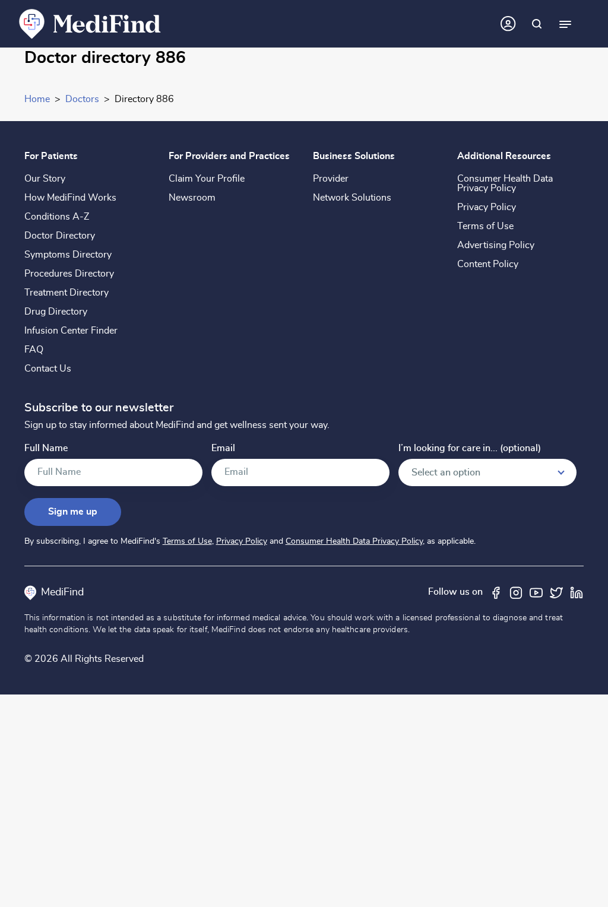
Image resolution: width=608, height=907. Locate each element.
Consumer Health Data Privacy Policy (505, 183)
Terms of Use (485, 226)
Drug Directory (55, 311)
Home (37, 99)
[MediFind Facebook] (496, 591)
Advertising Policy (495, 245)
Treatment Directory (66, 292)
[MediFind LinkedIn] (576, 591)
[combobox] (487, 472)
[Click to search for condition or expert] (536, 23)
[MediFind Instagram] (516, 591)
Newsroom (192, 197)
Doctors (82, 99)
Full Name (46, 448)
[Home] (90, 23)
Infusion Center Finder (71, 330)
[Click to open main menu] (565, 23)
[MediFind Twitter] (556, 591)
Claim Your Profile (207, 178)
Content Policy (487, 264)
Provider (331, 178)
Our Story (44, 178)
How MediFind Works (70, 197)
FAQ (33, 349)
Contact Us (47, 368)
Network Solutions (352, 197)
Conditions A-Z (56, 216)
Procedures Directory (69, 273)
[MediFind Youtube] (536, 591)
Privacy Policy (486, 207)
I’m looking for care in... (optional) (469, 448)
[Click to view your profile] (508, 23)
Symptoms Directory (68, 254)
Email (223, 448)
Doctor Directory (59, 235)
